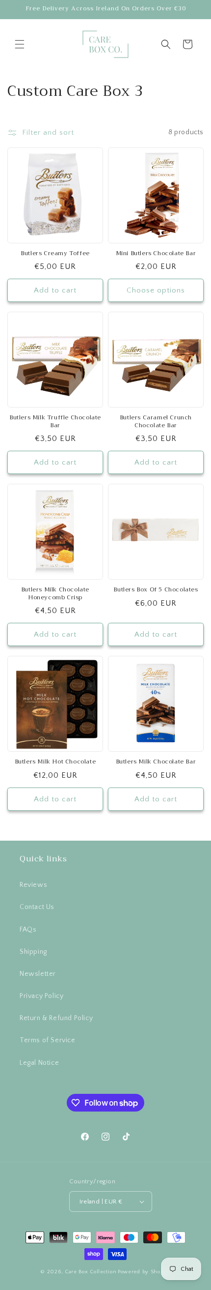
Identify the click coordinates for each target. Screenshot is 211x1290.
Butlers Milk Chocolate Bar (156, 762)
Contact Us (37, 907)
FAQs (28, 930)
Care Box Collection (90, 1272)
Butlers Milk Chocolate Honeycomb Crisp (55, 593)
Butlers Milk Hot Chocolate (55, 762)
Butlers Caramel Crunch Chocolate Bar (156, 421)
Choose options (156, 290)
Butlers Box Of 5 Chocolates (155, 590)
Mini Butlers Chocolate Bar (156, 254)
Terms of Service (48, 1040)
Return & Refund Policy (56, 1018)
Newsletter (38, 974)
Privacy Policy (41, 996)
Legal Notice (39, 1063)
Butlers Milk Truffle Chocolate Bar (55, 421)
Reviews (33, 885)
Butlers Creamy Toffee (55, 254)
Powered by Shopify (144, 1272)
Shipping (33, 952)
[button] (19, 44)
